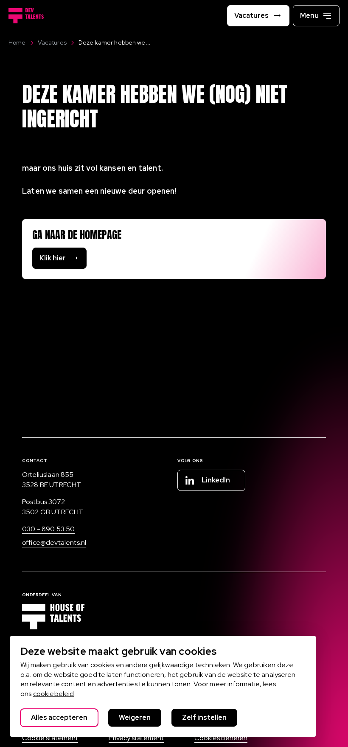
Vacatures (52, 42)
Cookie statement (50, 737)
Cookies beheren (220, 737)
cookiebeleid (53, 693)
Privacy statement (136, 737)
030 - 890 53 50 (48, 528)
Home (17, 42)
